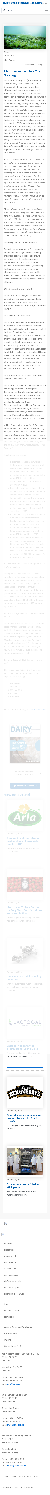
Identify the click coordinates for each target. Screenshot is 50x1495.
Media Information (12, 1310)
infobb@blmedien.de (16, 1465)
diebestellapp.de (11, 1287)
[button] (46, 10)
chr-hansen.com (38, 709)
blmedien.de (9, 1243)
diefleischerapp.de (12, 1281)
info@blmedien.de (15, 1384)
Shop (6, 1304)
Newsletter (9, 1317)
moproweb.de (10, 1256)
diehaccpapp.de (11, 1275)
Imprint (7, 1340)
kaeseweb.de (10, 1262)
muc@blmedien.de (15, 1425)
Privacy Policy (10, 1333)
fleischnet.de (10, 1268)
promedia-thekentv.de (14, 1294)
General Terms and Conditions (18, 1327)
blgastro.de (9, 1250)
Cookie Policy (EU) (12, 1346)
